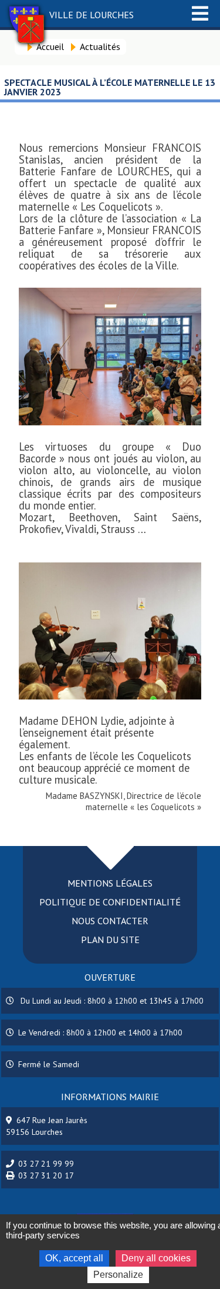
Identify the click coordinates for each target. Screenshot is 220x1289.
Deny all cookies (156, 1258)
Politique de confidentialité (110, 902)
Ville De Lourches (91, 15)
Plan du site (110, 939)
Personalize (118, 1275)
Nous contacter (110, 921)
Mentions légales (110, 883)
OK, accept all (74, 1258)
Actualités (100, 46)
